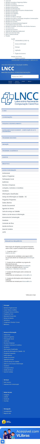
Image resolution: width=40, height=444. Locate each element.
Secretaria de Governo (12, 29)
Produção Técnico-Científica (11, 312)
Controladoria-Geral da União (14, 25)
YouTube (6, 401)
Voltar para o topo (31, 295)
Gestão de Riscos (7, 226)
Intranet (10, 82)
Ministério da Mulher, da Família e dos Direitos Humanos (21, 26)
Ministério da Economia (12, 7)
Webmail (29, 81)
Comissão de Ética (8, 223)
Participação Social (8, 179)
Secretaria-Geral (10, 28)
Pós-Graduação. (26, 265)
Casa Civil (8, 1)
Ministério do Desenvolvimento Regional (16, 23)
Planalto (8, 36)
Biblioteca (6, 324)
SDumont (10, 81)
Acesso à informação (20, 44)
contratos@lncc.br (27, 275)
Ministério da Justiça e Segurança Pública (16, 2)
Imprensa (17, 81)
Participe (17, 47)
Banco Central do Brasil (12, 34)
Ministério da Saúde (11, 15)
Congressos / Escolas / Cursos (12, 322)
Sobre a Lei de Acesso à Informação (13, 214)
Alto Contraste (25, 60)
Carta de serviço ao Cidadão (11, 211)
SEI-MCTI (23, 81)
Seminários (7, 320)
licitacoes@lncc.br (27, 281)
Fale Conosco (17, 82)
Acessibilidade (16, 60)
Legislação (18, 50)
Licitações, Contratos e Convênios (12, 188)
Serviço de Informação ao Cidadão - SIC (14, 197)
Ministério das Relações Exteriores (15, 5)
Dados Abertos (7, 203)
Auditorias (5, 182)
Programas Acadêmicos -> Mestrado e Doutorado (17, 268)
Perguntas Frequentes (9, 200)
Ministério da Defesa (11, 4)
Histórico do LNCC (10, 253)
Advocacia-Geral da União (13, 33)
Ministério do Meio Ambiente (13, 20)
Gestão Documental (8, 205)
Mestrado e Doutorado (10, 316)
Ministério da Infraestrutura (13, 9)
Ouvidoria (5, 220)
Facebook (6, 399)
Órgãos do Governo (20, 53)
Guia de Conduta (7, 229)
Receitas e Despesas (8, 185)
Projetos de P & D (8, 314)
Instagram (6, 395)
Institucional (6, 173)
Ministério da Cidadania (12, 13)
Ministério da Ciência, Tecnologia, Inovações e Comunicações (22, 18)
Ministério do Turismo (11, 21)
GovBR (13, 39)
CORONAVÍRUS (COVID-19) (22, 40)
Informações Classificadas (10, 194)
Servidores (5, 191)
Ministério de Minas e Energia (13, 17)
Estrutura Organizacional (10, 308)
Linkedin (6, 397)
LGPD (4, 232)
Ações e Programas (8, 176)
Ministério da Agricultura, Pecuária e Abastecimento (19, 10)
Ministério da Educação (12, 12)
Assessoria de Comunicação (10, 217)
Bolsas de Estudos (9, 318)
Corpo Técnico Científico (10, 310)
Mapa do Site (34, 60)
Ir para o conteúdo (20, 58)
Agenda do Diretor (8, 208)
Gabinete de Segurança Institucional (15, 31)
